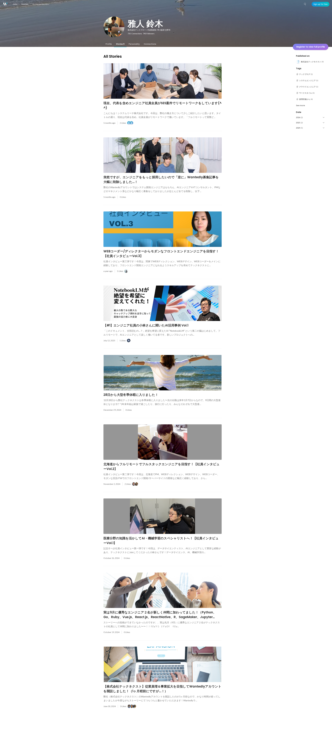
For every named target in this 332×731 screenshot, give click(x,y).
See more (300, 105)
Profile (109, 44)
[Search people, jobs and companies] (305, 4)
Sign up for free (320, 4)
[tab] (108, 44)
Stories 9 (120, 44)
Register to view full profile (310, 46)
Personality (134, 44)
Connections (150, 44)
